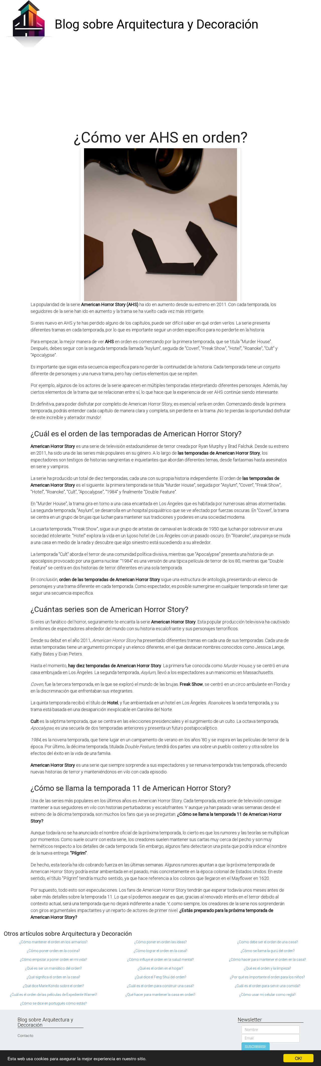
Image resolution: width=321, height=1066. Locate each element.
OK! (298, 1058)
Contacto (25, 1035)
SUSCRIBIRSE (255, 1047)
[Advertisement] (160, 87)
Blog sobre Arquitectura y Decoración (156, 24)
